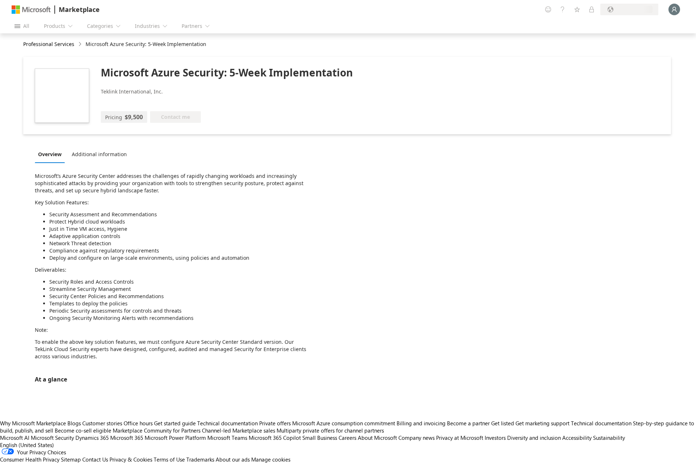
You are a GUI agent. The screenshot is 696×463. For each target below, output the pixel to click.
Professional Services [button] (48, 44)
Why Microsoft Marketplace (33, 423)
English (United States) (27, 445)
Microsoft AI (14, 437)
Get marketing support (542, 423)
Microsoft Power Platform (175, 437)
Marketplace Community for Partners (156, 430)
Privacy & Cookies (130, 459)
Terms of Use (169, 459)
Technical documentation (227, 423)
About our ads (233, 459)
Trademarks (200, 459)
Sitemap (71, 459)
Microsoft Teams (227, 437)
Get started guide (175, 423)
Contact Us (95, 459)
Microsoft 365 (126, 437)
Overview (50, 154)
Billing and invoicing (421, 423)
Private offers (275, 423)
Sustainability (609, 437)
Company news (416, 437)
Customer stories (102, 423)
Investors (495, 437)
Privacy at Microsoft (459, 437)
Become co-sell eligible (83, 430)
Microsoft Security (52, 437)
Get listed (502, 423)
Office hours (138, 423)
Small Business (319, 437)
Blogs (74, 423)
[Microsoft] (31, 9)
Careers (347, 437)
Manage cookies (270, 459)
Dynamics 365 (92, 437)
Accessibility (577, 437)
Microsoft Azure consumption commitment (344, 423)
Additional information (99, 154)
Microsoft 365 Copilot (275, 437)
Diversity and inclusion (534, 437)
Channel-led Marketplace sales (238, 430)
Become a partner (468, 423)
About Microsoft (377, 437)
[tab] (52, 154)
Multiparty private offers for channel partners (330, 430)
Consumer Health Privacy (29, 459)
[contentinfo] (80, 44)
